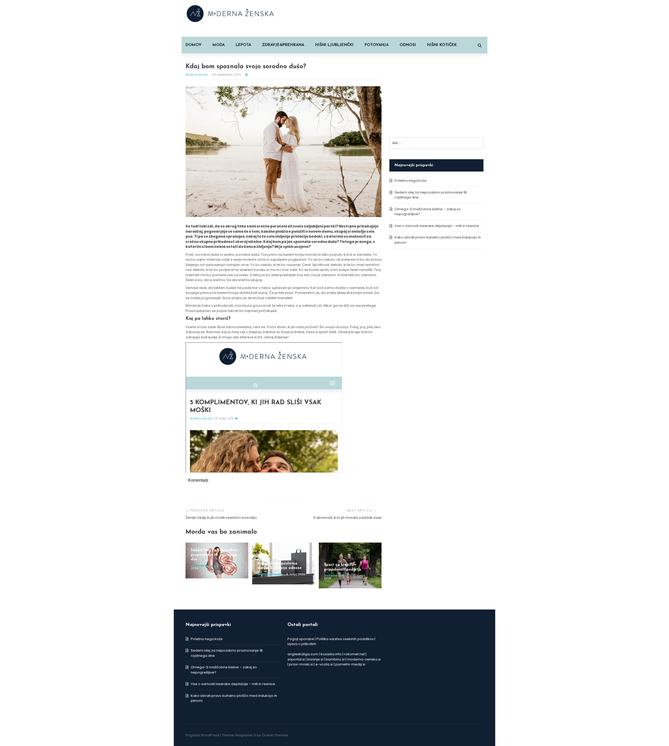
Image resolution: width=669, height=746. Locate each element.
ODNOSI (408, 45)
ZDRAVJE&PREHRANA (283, 45)
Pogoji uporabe (300, 638)
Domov (193, 45)
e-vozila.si (324, 664)
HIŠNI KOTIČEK (442, 45)
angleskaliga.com (302, 654)
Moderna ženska (197, 75)
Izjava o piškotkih (301, 643)
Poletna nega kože (410, 180)
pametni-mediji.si (350, 664)
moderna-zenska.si (364, 659)
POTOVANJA (377, 45)
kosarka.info (331, 654)
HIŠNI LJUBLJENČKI (334, 45)
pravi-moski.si (301, 664)
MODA (218, 45)
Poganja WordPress (203, 735)
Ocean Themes (275, 735)
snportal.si (296, 659)
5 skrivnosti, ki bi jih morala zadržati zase (348, 517)
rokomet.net (354, 654)
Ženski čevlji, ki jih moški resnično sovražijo (221, 517)
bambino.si (335, 659)
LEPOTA (243, 45)
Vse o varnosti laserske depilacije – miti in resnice (437, 225)
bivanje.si (315, 659)
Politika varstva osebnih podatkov (345, 638)
